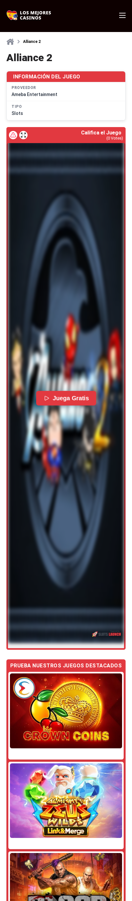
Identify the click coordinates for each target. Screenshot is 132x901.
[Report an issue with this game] (13, 135)
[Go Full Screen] (23, 135)
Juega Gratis (71, 398)
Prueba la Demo (66, 710)
